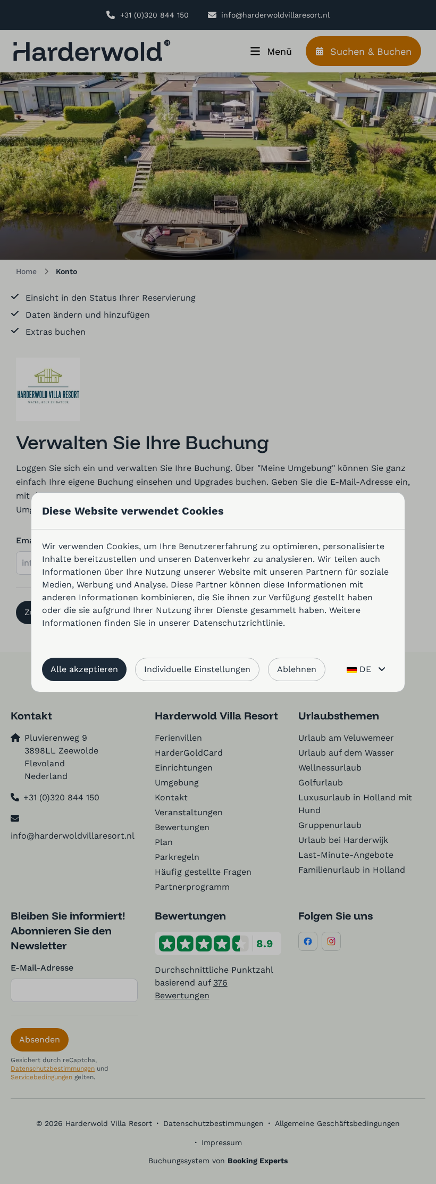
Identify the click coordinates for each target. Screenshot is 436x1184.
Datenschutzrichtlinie (238, 623)
